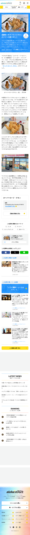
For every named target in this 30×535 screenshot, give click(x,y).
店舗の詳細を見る (15, 213)
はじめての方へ (19, 512)
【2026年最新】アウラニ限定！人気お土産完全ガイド (16, 440)
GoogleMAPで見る (10, 206)
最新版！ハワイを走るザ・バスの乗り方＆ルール (16, 428)
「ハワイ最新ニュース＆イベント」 (15, 288)
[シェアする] (6, 252)
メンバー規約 (18, 522)
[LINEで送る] (24, 252)
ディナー (19, 226)
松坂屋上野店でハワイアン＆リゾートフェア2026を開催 (16, 434)
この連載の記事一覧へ (15, 348)
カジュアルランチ (8, 229)
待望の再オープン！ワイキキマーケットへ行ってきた (14, 387)
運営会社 (3, 512)
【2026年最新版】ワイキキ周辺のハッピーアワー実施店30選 (16, 416)
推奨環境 (3, 522)
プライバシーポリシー (20, 519)
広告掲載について (5, 515)
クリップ (26, 36)
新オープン (22, 229)
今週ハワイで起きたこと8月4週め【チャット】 (13, 382)
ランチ (9, 226)
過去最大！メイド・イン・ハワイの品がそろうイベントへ (14, 395)
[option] (15, 83)
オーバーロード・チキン (10, 66)
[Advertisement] (10, 475)
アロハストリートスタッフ (7, 519)
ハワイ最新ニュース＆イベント (20, 49)
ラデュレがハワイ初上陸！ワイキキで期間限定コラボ (14, 400)
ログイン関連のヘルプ (20, 515)
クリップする (15, 242)
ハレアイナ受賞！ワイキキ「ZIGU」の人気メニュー (15, 391)
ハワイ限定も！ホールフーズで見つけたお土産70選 (16, 422)
